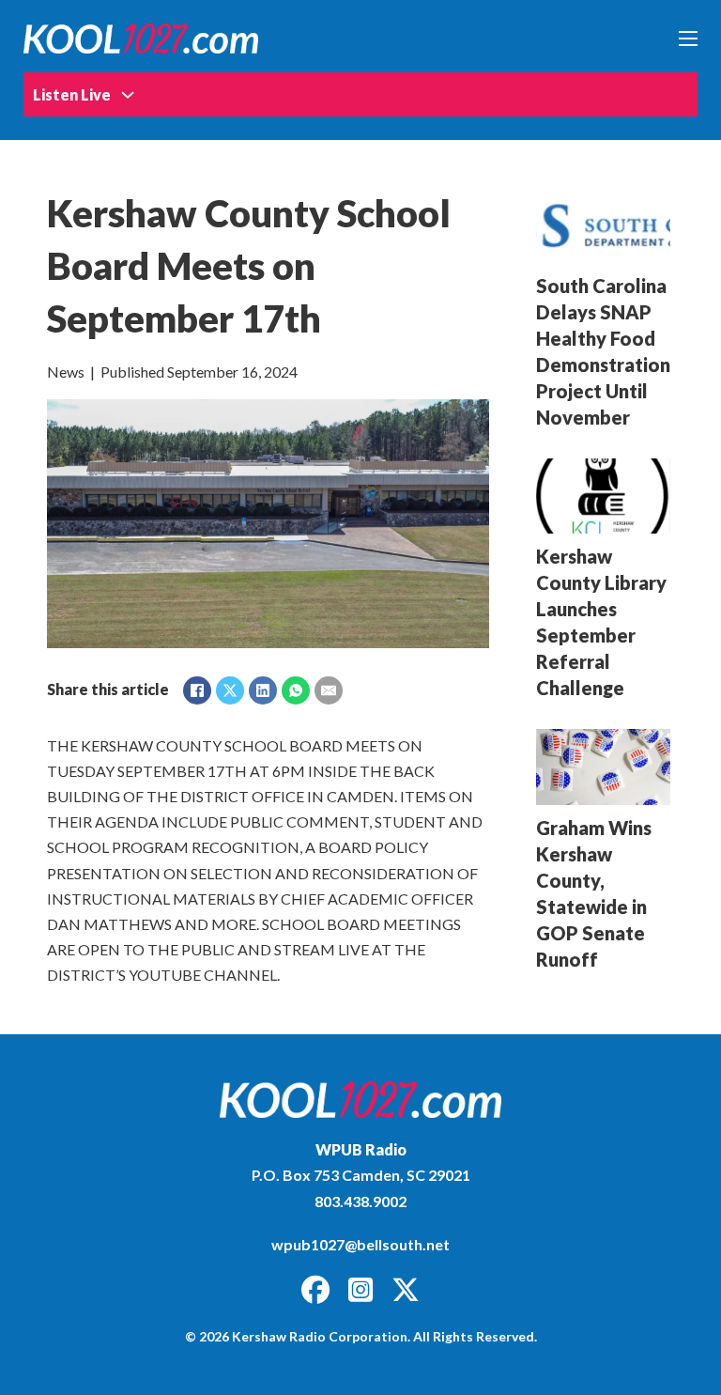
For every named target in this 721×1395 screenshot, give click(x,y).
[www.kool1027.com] (360, 1099)
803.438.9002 (360, 1201)
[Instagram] (360, 1291)
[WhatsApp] (296, 690)
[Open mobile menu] (688, 38)
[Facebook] (197, 690)
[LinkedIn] (263, 690)
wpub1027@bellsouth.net (360, 1244)
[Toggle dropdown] (127, 94)
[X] (230, 690)
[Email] (328, 690)
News (65, 371)
